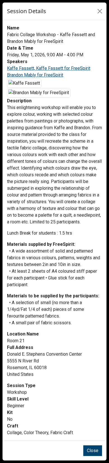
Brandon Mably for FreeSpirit (35, 75)
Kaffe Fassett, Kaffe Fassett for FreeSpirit (48, 68)
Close (92, 450)
